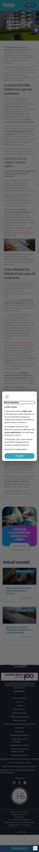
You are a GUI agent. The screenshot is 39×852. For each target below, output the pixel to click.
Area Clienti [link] (16, 435)
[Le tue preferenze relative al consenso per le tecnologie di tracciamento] (35, 848)
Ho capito (19, 456)
